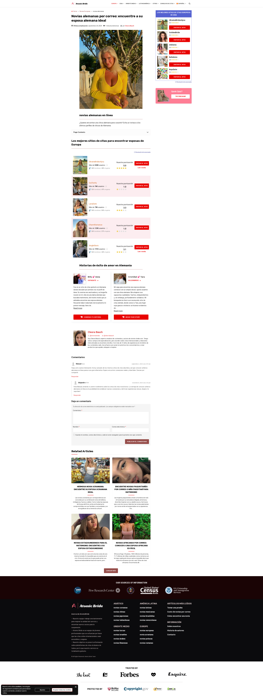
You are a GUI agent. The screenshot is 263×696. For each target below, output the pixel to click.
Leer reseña (142, 167)
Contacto (171, 635)
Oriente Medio (131, 3)
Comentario (77, 410)
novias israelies (120, 635)
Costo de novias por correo (178, 612)
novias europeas (147, 630)
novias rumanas (146, 643)
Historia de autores (175, 630)
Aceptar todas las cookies (62, 690)
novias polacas (146, 639)
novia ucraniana (146, 635)
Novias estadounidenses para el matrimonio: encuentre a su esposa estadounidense (90, 546)
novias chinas (119, 612)
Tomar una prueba (174, 608)
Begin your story (133, 317)
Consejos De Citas (166, 3)
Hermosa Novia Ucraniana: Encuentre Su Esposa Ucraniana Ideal (90, 489)
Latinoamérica (144, 3)
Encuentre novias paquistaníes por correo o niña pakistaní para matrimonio (131, 489)
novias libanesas (121, 643)
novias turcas (119, 630)
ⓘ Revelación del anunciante (142, 152)
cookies (18, 686)
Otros (155, 3)
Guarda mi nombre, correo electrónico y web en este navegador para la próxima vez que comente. (108, 435)
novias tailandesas (122, 620)
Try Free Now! (180, 96)
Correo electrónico (119, 427)
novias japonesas (121, 616)
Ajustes (42, 690)
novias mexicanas (147, 612)
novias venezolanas (148, 620)
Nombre (76, 427)
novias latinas (146, 608)
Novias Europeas (85, 11)
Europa (114, 3)
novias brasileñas (147, 616)
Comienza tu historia (92, 317)
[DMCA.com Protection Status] (171, 690)
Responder (74, 376)
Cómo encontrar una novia (178, 616)
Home (75, 11)
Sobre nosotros (174, 626)
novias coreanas (120, 608)
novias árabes (119, 639)
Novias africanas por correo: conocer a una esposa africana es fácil (131, 546)
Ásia (121, 3)
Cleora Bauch (129, 26)
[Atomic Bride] (79, 3)
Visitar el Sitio (142, 163)
